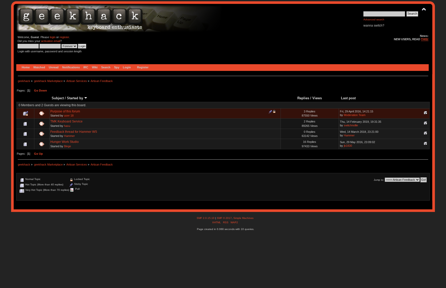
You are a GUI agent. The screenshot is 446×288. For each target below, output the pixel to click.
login (52, 37)
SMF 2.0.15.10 (206, 218)
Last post (348, 98)
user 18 (69, 115)
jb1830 (348, 145)
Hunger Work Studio (64, 142)
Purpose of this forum (65, 111)
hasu (67, 125)
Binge (67, 146)
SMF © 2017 (224, 218)
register (64, 37)
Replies (303, 98)
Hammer (69, 135)
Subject (58, 98)
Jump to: (379, 179)
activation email (50, 41)
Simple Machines (243, 218)
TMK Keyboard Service (66, 121)
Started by (75, 98)
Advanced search (373, 19)
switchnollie (351, 125)
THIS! (424, 39)
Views (317, 98)
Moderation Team (354, 115)
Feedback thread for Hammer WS (73, 132)
